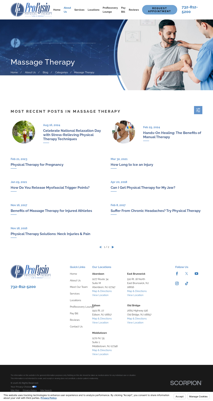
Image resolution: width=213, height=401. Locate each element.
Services (75, 293)
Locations (75, 300)
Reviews (75, 319)
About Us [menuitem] (67, 9)
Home (73, 273)
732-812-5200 (23, 286)
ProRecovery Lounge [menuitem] (110, 9)
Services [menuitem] (79, 9)
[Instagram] (177, 283)
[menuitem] (15, 390)
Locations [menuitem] (93, 9)
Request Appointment (159, 10)
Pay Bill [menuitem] (123, 9)
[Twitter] (186, 273)
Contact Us (76, 326)
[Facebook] (177, 273)
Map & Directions (102, 291)
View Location (100, 295)
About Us (75, 280)
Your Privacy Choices (21, 387)
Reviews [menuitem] (134, 9)
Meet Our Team (79, 286)
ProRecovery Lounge (82, 306)
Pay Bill (74, 313)
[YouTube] (196, 273)
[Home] (31, 9)
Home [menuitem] (56, 9)
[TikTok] (186, 283)
